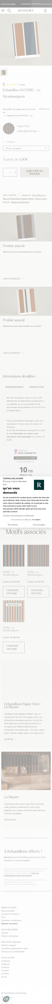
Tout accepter (39, 524)
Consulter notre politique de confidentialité (18, 516)
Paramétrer (13, 524)
